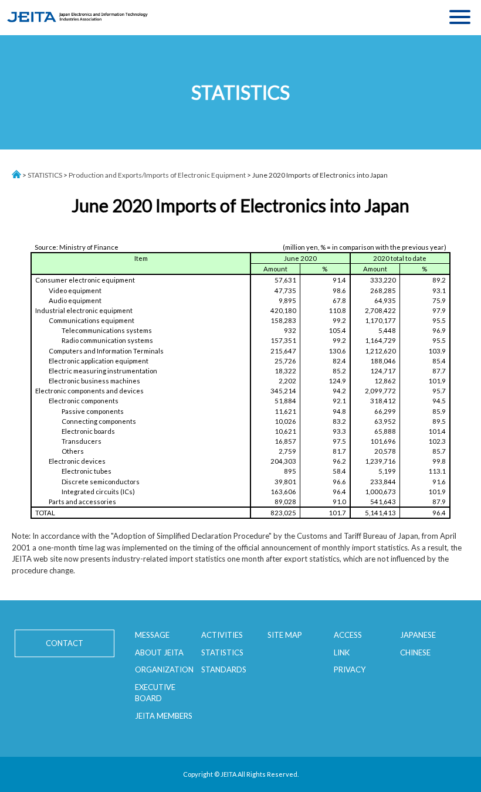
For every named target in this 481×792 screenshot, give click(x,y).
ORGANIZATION (164, 669)
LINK (342, 652)
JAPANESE (418, 635)
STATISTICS (45, 175)
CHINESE (415, 652)
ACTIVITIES (222, 635)
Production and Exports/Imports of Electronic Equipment (157, 175)
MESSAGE (152, 635)
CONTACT (64, 643)
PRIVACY (349, 669)
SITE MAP (284, 635)
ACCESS (348, 635)
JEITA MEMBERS (163, 715)
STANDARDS (223, 669)
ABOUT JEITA (159, 652)
